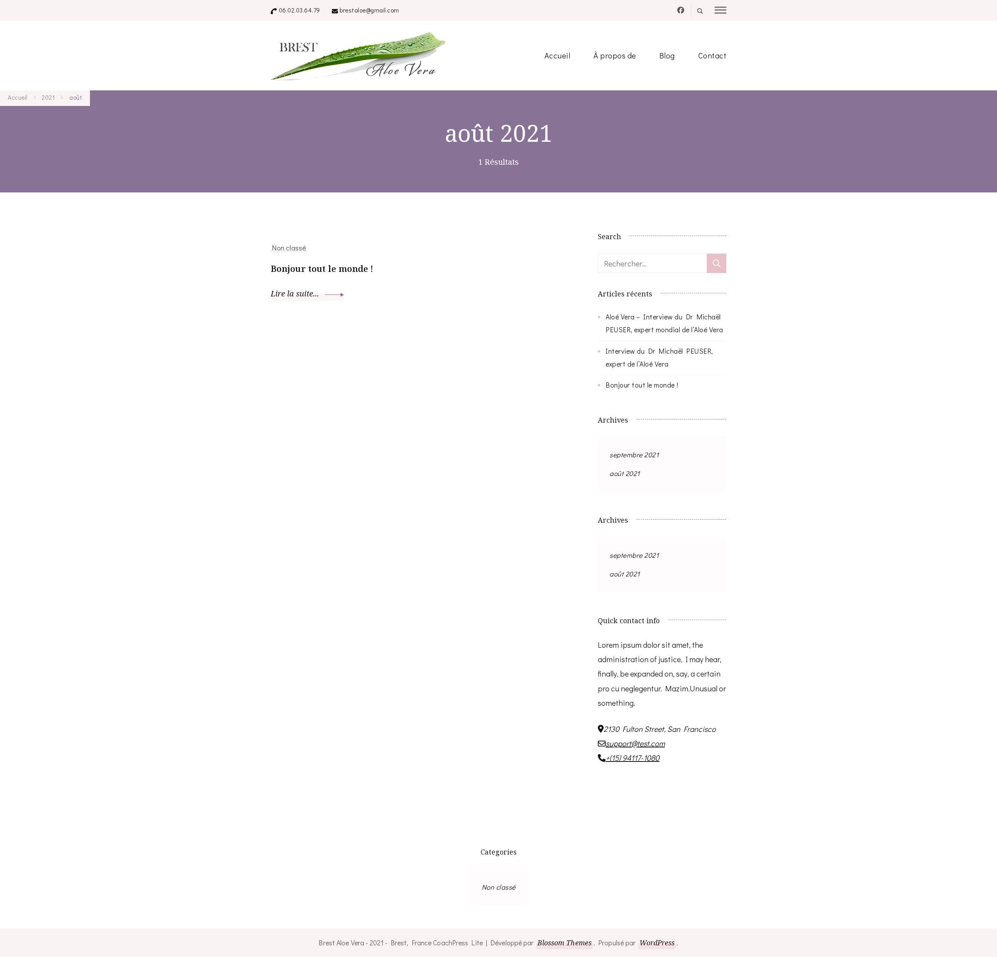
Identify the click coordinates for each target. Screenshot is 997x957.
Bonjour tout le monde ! (322, 269)
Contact (712, 55)
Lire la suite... (296, 293)
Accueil (557, 55)
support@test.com (635, 743)
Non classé (289, 247)
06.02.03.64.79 (299, 10)
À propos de (615, 55)
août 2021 (624, 473)
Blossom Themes (564, 942)
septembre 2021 (634, 454)
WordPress (657, 942)
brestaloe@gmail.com (369, 10)
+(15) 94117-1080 (632, 758)
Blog (667, 55)
